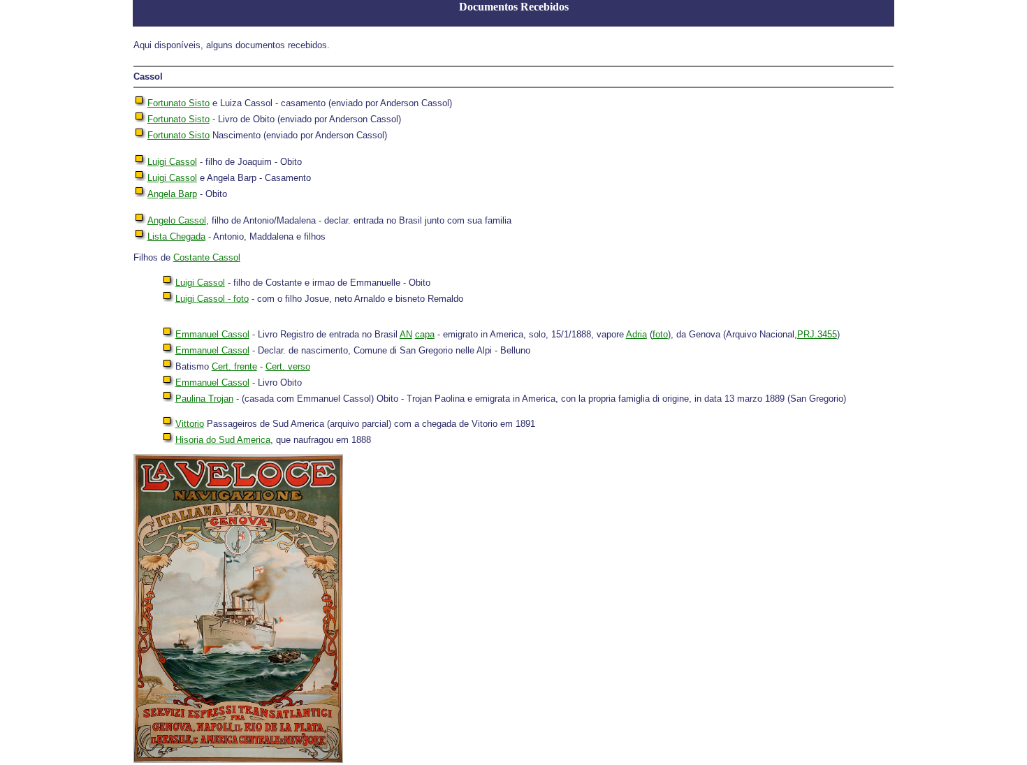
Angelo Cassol (176, 220)
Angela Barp (172, 194)
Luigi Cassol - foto (212, 298)
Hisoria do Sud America (222, 440)
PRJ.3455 (817, 334)
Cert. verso (287, 366)
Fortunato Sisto (178, 103)
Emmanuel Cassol (212, 334)
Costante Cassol (206, 257)
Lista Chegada (176, 236)
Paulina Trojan (204, 398)
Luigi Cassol (172, 161)
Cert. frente (234, 366)
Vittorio (189, 423)
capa (425, 334)
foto (660, 334)
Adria (636, 334)
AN (406, 334)
